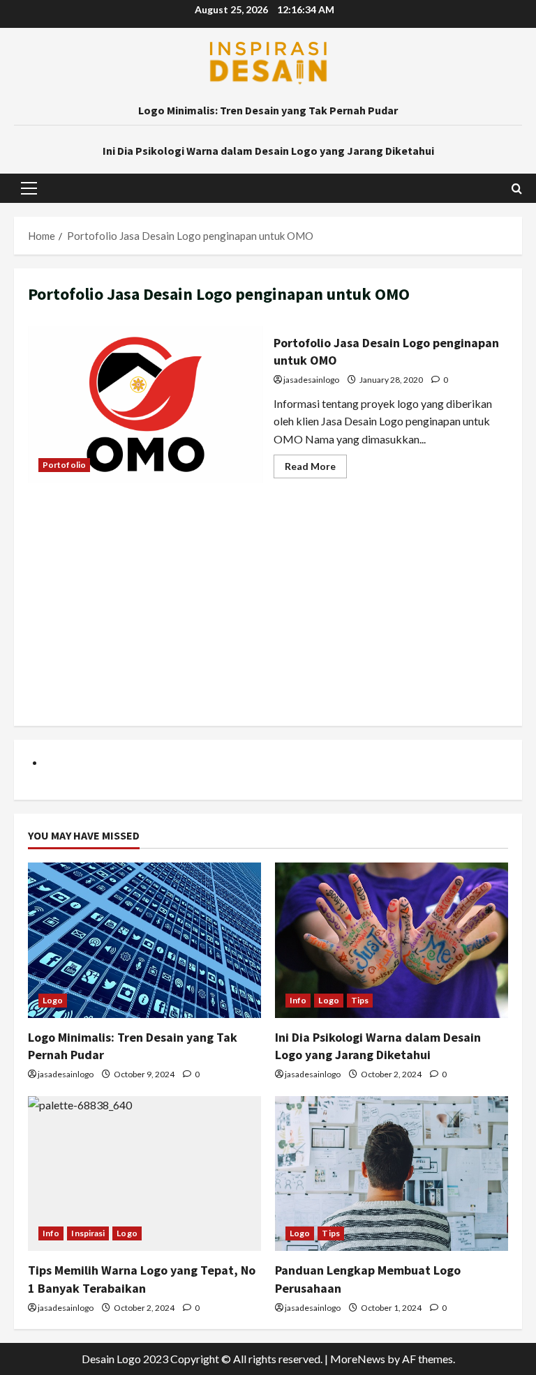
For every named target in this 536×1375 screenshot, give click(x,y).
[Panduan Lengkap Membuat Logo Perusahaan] (391, 1174)
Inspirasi (88, 1233)
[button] (29, 188)
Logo (53, 1000)
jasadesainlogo (311, 379)
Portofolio (64, 464)
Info (298, 1000)
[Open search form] (517, 188)
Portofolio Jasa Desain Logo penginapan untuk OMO (145, 404)
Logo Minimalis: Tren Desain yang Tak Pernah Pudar (268, 110)
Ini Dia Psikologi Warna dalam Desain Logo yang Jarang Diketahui (268, 151)
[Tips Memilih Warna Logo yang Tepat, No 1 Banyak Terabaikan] (144, 1174)
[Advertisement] (268, 614)
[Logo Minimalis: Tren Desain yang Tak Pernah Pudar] (144, 940)
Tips (359, 1000)
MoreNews (357, 1358)
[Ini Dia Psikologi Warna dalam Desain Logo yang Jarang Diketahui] (391, 940)
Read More (316, 468)
